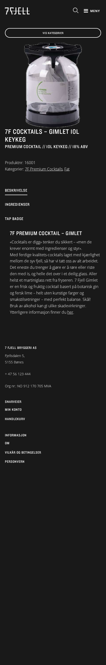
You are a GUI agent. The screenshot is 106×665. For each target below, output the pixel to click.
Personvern (15, 461)
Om (7, 443)
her (70, 312)
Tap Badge (14, 218)
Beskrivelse (16, 190)
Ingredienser (17, 204)
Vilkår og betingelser (23, 452)
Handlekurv (15, 419)
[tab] (53, 194)
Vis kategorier (53, 33)
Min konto (13, 409)
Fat (67, 169)
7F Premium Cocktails (44, 169)
